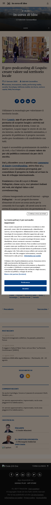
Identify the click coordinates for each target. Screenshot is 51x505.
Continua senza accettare (37, 214)
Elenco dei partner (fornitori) (15, 274)
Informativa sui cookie (32, 256)
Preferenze (25, 282)
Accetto (25, 289)
